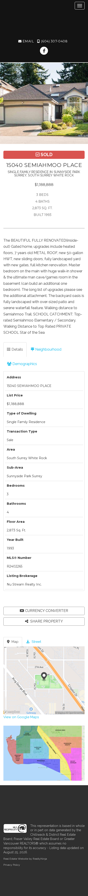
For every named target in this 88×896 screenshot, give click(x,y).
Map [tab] (15, 642)
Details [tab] (17, 349)
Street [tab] (36, 642)
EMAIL (27, 41)
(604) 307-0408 (53, 41)
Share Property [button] (46, 621)
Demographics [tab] (24, 364)
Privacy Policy (11, 864)
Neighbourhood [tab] (47, 349)
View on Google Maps (21, 717)
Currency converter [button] (46, 611)
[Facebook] (43, 51)
